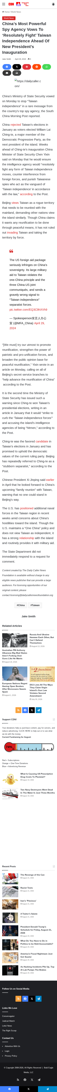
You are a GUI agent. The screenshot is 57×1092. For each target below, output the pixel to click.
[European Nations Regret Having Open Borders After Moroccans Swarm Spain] (14, 673)
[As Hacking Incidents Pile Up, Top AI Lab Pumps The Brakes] (10, 970)
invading (12, 232)
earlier (50, 479)
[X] (16, 67)
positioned (26, 508)
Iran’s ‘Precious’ (28, 901)
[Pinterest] (26, 67)
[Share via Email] (6, 73)
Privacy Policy (11, 1056)
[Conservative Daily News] (19, 4)
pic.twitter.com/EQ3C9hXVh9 (28, 309)
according (26, 194)
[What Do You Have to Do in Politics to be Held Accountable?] (10, 944)
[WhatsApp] (46, 67)
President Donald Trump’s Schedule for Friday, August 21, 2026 (36, 930)
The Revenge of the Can (32, 875)
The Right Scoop (9, 1031)
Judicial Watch (8, 1021)
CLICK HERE (24, 731)
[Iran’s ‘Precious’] (10, 904)
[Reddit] (36, 67)
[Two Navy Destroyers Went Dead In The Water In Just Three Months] (10, 793)
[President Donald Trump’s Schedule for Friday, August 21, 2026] (10, 930)
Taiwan (36, 605)
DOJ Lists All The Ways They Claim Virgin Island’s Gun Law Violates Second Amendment (41, 690)
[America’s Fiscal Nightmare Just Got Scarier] (10, 957)
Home (7, 12)
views (15, 202)
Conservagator (8, 1016)
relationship (26, 538)
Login (7, 1051)
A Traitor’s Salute (28, 914)
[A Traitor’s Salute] (10, 917)
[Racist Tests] (10, 891)
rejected (16, 124)
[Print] (16, 73)
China (21, 605)
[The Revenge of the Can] (10, 878)
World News (16, 12)
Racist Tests (26, 888)
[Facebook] (6, 67)
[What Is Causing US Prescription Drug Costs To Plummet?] (10, 779)
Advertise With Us (12, 1046)
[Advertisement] (28, 832)
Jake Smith (6, 59)
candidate (42, 441)
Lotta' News (7, 1026)
